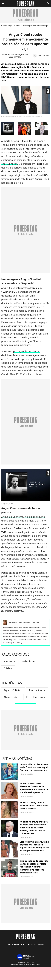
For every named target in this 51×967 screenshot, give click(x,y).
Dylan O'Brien (13, 690)
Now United (12, 697)
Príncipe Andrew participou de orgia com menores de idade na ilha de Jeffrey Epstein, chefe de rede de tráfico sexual (34, 827)
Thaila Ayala (37, 690)
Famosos (10, 661)
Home (3, 26)
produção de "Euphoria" (26, 351)
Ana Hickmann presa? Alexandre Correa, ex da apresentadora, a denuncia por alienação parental (34, 788)
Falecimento (30, 661)
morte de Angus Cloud (16, 141)
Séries (8, 668)
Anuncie (41, 944)
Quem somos (31, 944)
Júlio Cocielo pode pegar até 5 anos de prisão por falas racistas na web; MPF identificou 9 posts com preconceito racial (34, 866)
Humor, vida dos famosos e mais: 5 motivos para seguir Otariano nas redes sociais (34, 767)
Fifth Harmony (35, 697)
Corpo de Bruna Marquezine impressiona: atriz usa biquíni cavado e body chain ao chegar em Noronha (34, 846)
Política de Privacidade (15, 944)
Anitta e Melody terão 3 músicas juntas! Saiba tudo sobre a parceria (34, 805)
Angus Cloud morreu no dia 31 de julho (23, 516)
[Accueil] (25, 3)
